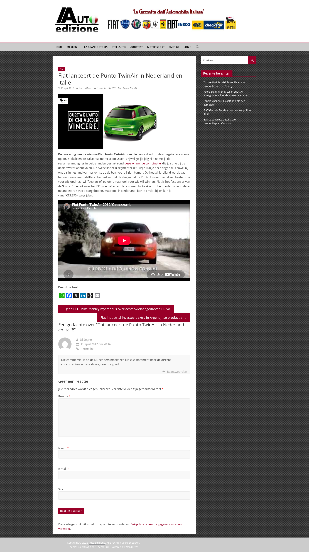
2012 (114, 88)
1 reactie (101, 88)
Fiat (61, 69)
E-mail (63, 469)
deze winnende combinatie (142, 163)
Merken (72, 47)
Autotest (136, 47)
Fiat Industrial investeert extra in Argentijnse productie (143, 317)
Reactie (64, 396)
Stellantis (119, 47)
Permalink (87, 349)
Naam (63, 448)
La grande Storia (95, 47)
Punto (126, 88)
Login (188, 47)
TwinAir (134, 88)
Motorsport (156, 47)
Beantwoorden (177, 372)
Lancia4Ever (85, 88)
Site (60, 489)
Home (58, 47)
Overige (174, 47)
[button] (198, 47)
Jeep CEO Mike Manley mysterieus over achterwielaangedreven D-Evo (116, 309)
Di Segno (86, 340)
